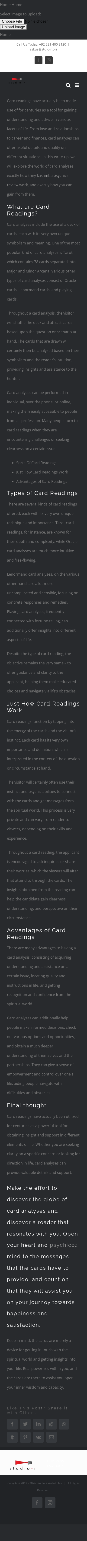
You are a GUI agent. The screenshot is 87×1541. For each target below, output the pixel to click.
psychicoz (64, 1245)
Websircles (55, 1483)
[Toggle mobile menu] (77, 85)
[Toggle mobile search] (68, 85)
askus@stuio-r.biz (43, 49)
